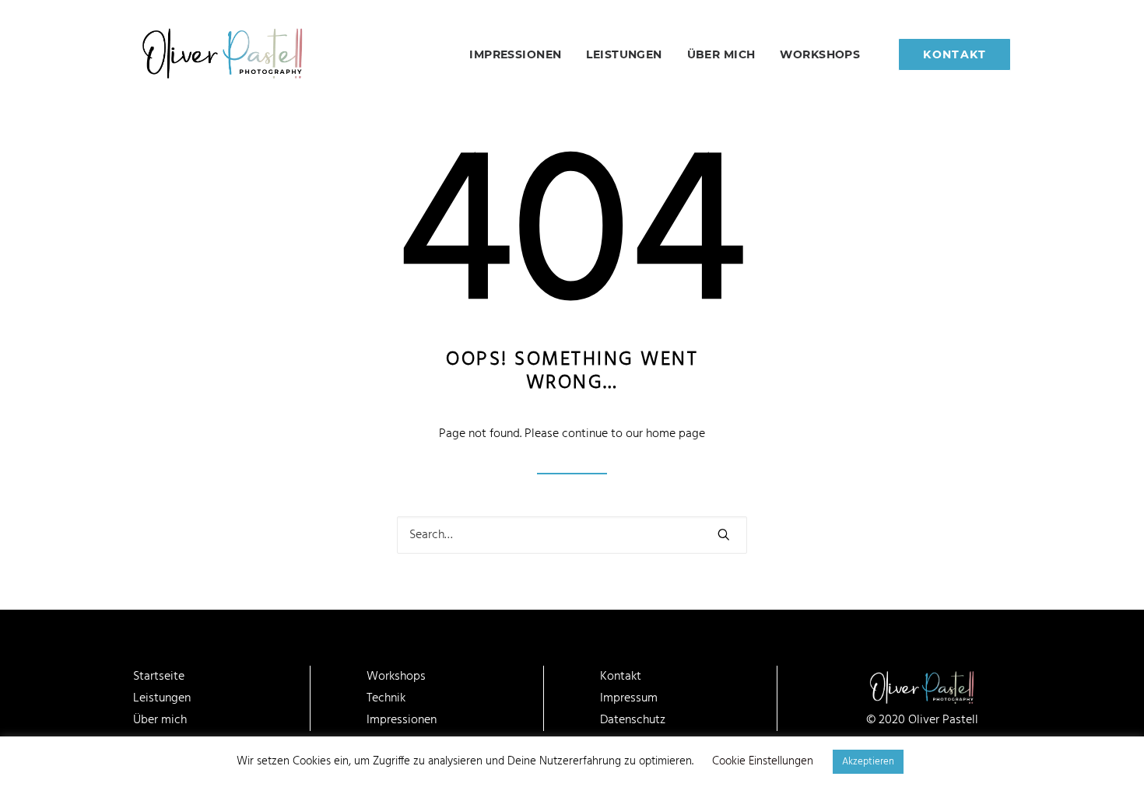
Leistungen (623, 54)
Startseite (158, 676)
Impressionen (515, 54)
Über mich (721, 54)
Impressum (629, 698)
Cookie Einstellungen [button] (762, 761)
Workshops (820, 54)
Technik (386, 698)
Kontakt (620, 676)
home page (675, 434)
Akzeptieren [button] (868, 762)
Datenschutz (632, 720)
